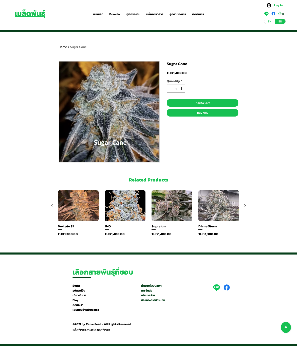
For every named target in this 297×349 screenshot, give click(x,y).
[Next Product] (245, 205)
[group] (149, 213)
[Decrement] (170, 88)
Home (63, 46)
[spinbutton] (176, 88)
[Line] (217, 287)
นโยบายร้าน (148, 295)
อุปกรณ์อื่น (79, 291)
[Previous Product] (52, 205)
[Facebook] (227, 287)
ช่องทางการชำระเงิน (153, 300)
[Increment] (182, 88)
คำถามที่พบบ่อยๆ (151, 286)
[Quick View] (78, 205)
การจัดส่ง (146, 291)
